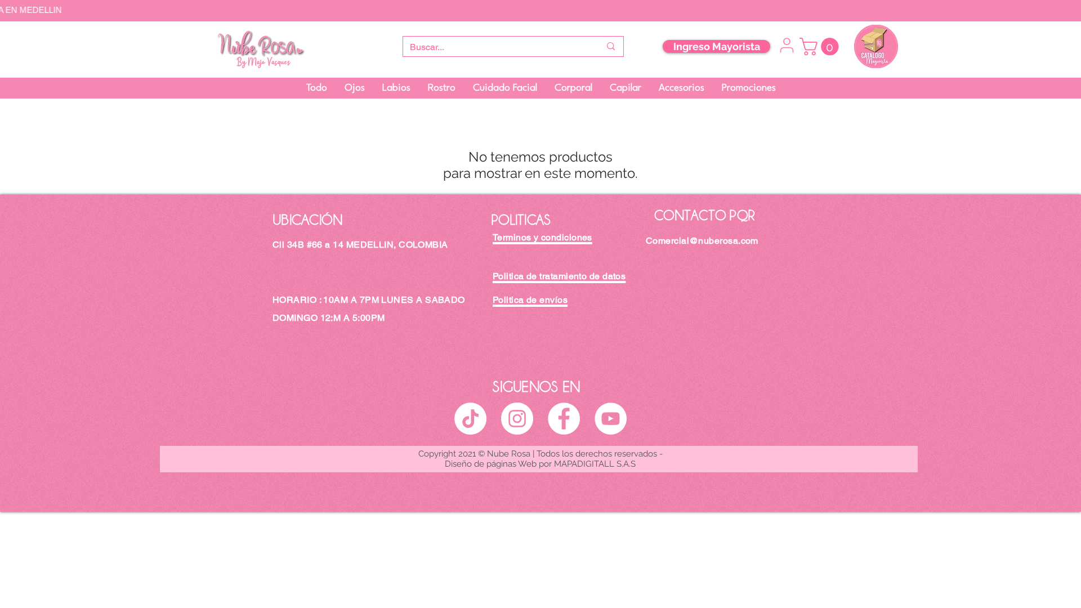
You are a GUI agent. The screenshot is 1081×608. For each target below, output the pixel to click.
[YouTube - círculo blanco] (611, 419)
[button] (821, 46)
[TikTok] (470, 419)
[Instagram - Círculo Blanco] (517, 419)
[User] (786, 45)
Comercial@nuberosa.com (702, 240)
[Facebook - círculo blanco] (564, 419)
